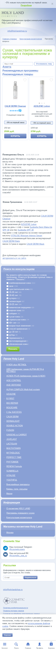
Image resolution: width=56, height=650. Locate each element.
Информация (11, 502)
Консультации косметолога (19, 517)
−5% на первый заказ (15, 122)
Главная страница (9, 39)
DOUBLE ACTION (14, 425)
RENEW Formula (14, 466)
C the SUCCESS (14, 412)
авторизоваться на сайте (14, 258)
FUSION (10, 430)
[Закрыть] (52, 4)
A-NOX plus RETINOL (16, 365)
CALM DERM (12, 416)
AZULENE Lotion (28, 224)
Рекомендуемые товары (17, 74)
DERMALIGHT (13, 421)
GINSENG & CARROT (16, 435)
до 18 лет (15, 332)
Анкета (6, 66)
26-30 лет (15, 292)
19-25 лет (15, 304)
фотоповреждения (18, 341)
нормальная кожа (19, 320)
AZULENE (11, 394)
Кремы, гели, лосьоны (16, 489)
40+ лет (14, 323)
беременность (16, 338)
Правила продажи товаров (13, 611)
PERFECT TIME (13, 457)
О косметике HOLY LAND (18, 508)
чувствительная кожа (21, 289)
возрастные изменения (21, 326)
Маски (9, 493)
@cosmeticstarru (17, 549)
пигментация (16, 301)
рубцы (13, 335)
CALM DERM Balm (11, 241)
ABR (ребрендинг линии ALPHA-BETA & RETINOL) (25, 370)
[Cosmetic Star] (14, 600)
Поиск (16, 648)
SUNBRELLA (12, 471)
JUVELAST (11, 439)
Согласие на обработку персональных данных (21, 614)
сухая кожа (16, 317)
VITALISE (10, 475)
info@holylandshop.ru (17, 31)
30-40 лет (15, 295)
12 (20, 110)
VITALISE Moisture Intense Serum (26, 235)
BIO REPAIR (12, 403)
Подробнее (26, 5)
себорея (14, 314)
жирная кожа (17, 310)
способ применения (19, 329)
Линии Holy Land (13, 358)
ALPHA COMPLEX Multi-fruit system (23, 389)
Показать (12, 349)
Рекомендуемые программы (20, 70)
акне (13, 286)
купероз (14, 298)
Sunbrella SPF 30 (26, 230)
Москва (9, 532)
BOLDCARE (11, 407)
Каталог (5, 648)
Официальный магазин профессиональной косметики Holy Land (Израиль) (27, 21)
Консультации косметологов (31, 39)
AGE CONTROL (13, 380)
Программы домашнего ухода (20, 513)
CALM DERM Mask (35, 244)
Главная (28, 648)
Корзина (51, 648)
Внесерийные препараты (18, 484)
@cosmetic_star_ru (18, 555)
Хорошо (7, 635)
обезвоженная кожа (19, 344)
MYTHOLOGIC (13, 453)
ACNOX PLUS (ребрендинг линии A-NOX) (25, 376)
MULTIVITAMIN (13, 448)
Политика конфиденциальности (15, 608)
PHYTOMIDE (12, 462)
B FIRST (10, 398)
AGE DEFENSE (13, 385)
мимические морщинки (21, 307)
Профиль (39, 648)
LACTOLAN (11, 444)
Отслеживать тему (44, 64)
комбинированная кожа (22, 283)
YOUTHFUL (11, 480)
